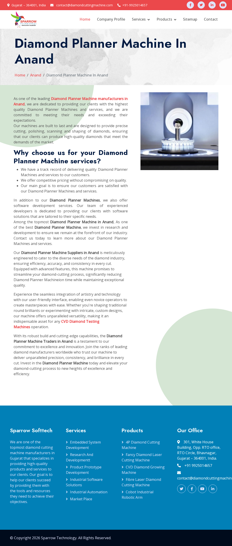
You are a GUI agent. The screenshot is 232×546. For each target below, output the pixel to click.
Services (139, 19)
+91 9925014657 (198, 465)
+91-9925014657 (134, 5)
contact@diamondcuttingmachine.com (84, 5)
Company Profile (111, 19)
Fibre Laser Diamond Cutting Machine (141, 482)
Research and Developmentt (79, 457)
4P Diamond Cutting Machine (141, 445)
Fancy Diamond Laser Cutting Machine (142, 457)
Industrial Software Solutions (84, 482)
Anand (35, 75)
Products (164, 19)
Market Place (81, 498)
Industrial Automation (88, 491)
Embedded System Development (83, 445)
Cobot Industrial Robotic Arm (137, 494)
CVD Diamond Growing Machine (143, 470)
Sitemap (190, 19)
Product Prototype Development (84, 470)
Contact (211, 19)
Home (85, 19)
